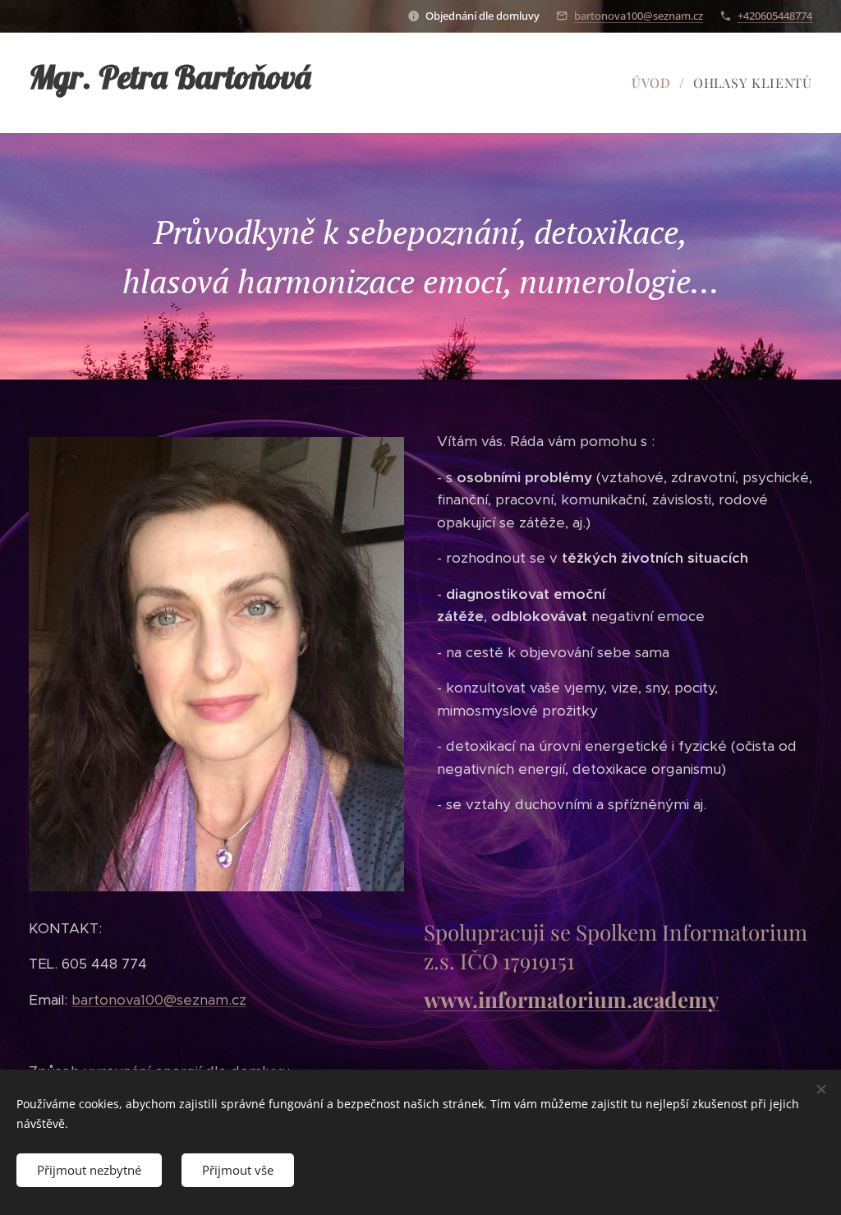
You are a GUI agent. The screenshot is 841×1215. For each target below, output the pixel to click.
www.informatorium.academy (571, 999)
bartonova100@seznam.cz (638, 15)
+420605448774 (775, 15)
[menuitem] (656, 83)
